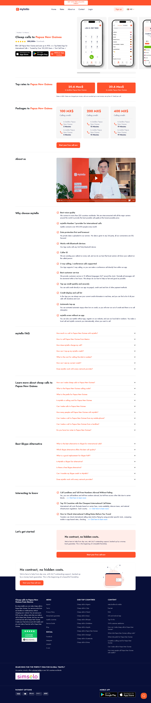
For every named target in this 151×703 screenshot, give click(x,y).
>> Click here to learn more (76, 498)
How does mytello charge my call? (69, 345)
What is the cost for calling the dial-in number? (74, 357)
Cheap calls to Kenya (83, 616)
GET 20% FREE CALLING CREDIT (76, 3)
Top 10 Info (111, 620)
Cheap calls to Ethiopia (83, 620)
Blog (47, 627)
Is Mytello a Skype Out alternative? (69, 462)
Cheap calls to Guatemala (84, 639)
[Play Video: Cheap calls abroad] (96, 178)
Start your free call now (68, 145)
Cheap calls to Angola (83, 627)
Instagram (49, 640)
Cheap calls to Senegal (84, 635)
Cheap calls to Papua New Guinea (87, 631)
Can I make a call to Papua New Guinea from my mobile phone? (80, 418)
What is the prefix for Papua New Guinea (71, 394)
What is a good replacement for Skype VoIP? (73, 456)
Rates (62, 9)
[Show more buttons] (133, 200)
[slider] (94, 200)
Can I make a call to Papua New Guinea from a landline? (77, 424)
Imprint (48, 604)
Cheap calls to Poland (83, 612)
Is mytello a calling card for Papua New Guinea (74, 400)
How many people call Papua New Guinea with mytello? (77, 412)
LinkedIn (48, 644)
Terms (48, 608)
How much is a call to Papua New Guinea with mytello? (77, 333)
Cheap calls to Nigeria (83, 604)
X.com (48, 648)
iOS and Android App (114, 616)
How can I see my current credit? (68, 363)
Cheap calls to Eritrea (83, 642)
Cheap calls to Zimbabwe (84, 623)
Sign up (119, 9)
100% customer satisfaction (116, 623)
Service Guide (50, 623)
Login (90, 9)
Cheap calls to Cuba (83, 608)
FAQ (109, 612)
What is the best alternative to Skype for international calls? (79, 444)
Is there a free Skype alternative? (68, 467)
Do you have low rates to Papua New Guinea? (73, 430)
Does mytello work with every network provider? (74, 369)
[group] (92, 43)
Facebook (49, 637)
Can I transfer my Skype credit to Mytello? (72, 473)
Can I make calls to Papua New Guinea (71, 406)
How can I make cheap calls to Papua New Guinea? (75, 383)
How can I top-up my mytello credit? (70, 351)
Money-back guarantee (53, 616)
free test (110, 608)
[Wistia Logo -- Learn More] (129, 200)
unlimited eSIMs (36, 670)
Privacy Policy (50, 612)
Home (54, 9)
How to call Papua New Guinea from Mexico (73, 339)
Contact (81, 9)
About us (71, 9)
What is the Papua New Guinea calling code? (73, 388)
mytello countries (51, 620)
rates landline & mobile (115, 604)
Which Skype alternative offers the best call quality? (76, 450)
